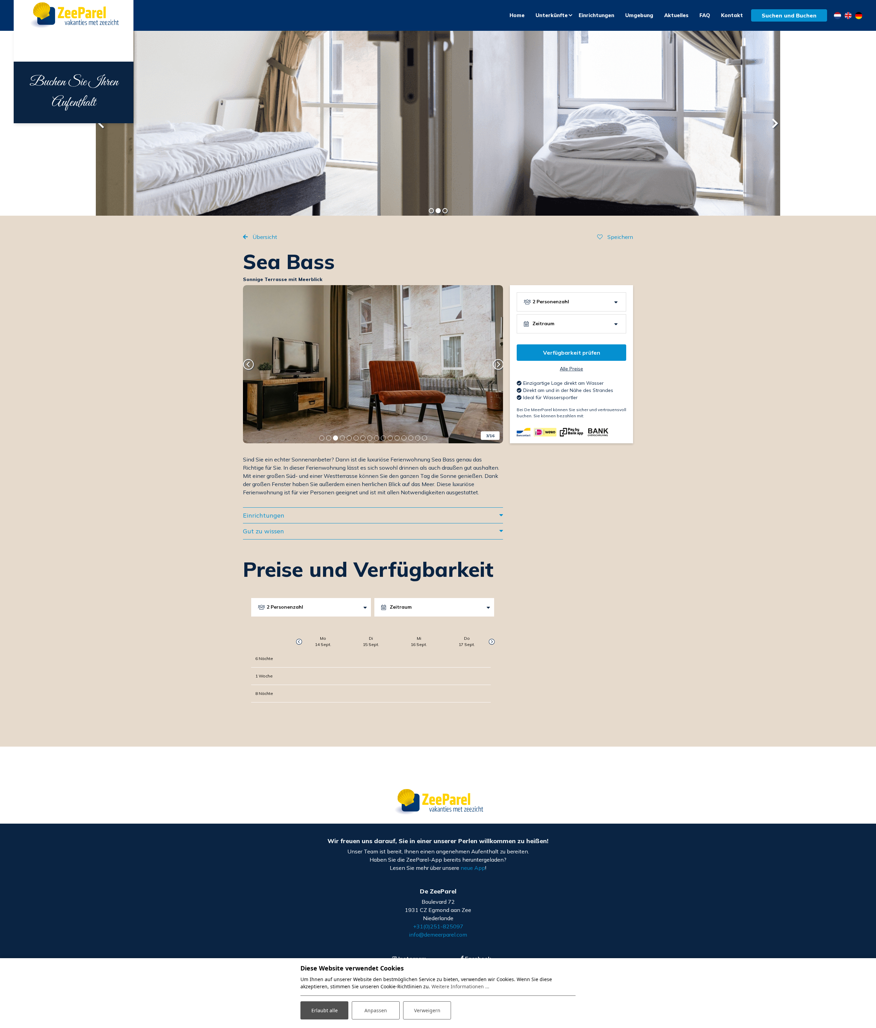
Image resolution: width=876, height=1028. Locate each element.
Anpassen (375, 1010)
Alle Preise (571, 369)
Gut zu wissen (263, 531)
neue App (473, 867)
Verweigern (427, 1010)
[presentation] (101, 123)
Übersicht (264, 236)
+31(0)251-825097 (438, 926)
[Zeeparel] (73, 15)
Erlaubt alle (324, 1010)
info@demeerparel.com (438, 934)
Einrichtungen (263, 515)
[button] (431, 210)
